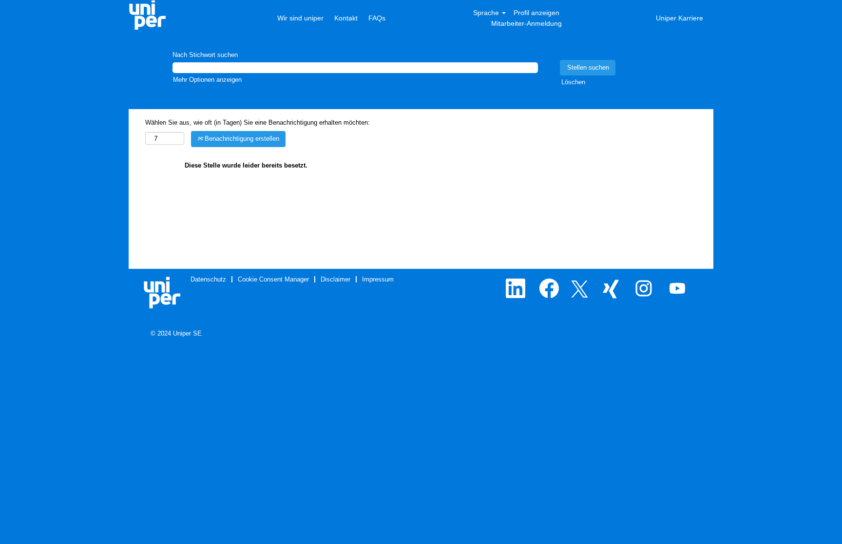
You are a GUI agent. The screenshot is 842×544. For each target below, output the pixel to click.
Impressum (378, 279)
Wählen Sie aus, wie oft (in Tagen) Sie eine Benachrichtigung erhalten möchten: (257, 122)
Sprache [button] (487, 13)
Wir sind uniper (301, 18)
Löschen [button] (573, 82)
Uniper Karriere (679, 18)
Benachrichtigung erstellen (241, 138)
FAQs (376, 18)
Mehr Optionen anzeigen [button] (207, 79)
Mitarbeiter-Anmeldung (526, 23)
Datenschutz (208, 279)
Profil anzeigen (536, 13)
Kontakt (346, 18)
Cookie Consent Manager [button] (273, 279)
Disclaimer (335, 279)
